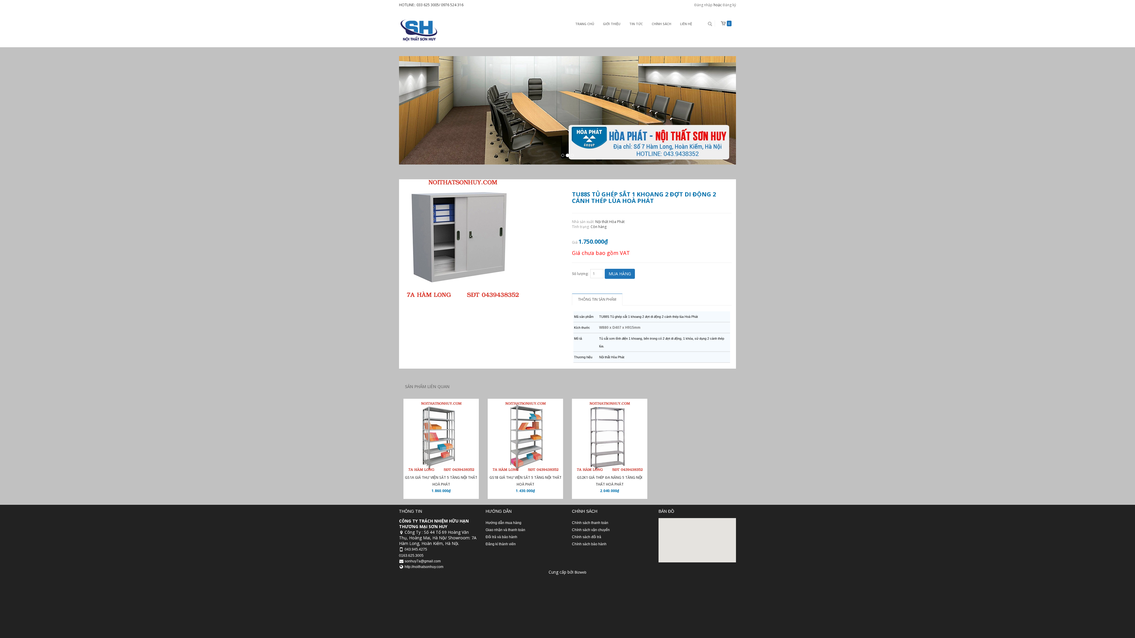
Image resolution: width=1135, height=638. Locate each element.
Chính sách (661, 24)
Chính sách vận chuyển (591, 530)
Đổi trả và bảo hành (501, 537)
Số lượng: (580, 273)
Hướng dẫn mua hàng (503, 523)
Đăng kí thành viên (501, 544)
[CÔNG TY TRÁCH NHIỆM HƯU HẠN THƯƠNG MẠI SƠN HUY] (418, 30)
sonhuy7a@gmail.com (423, 561)
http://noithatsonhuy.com (424, 567)
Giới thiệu (611, 24)
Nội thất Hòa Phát (610, 221)
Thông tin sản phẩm (597, 299)
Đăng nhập (703, 4)
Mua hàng (620, 273)
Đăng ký (729, 4)
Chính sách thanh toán (590, 523)
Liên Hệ (686, 24)
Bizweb (580, 572)
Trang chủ (584, 24)
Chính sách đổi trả (586, 537)
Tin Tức (636, 24)
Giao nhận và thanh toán (505, 530)
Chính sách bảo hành (589, 544)
